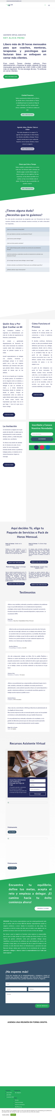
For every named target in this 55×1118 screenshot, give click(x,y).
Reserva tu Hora (43, 908)
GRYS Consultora (17, 699)
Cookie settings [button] (5, 1114)
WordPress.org (18, 1106)
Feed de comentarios (20, 1104)
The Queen (22, 674)
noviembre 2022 (10, 1097)
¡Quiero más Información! (16, 562)
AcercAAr (24, 647)
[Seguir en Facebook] (36, 447)
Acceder (17, 1100)
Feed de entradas (19, 1102)
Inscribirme (12, 868)
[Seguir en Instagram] (42, 447)
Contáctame (9, 414)
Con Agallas (13, 728)
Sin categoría (18, 1092)
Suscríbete (12, 832)
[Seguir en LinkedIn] (48, 447)
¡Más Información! (27, 114)
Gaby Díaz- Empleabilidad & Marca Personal (23, 620)
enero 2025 (9, 1092)
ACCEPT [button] (13, 1114)
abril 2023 (9, 1094)
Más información (11, 76)
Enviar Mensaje (42, 1005)
